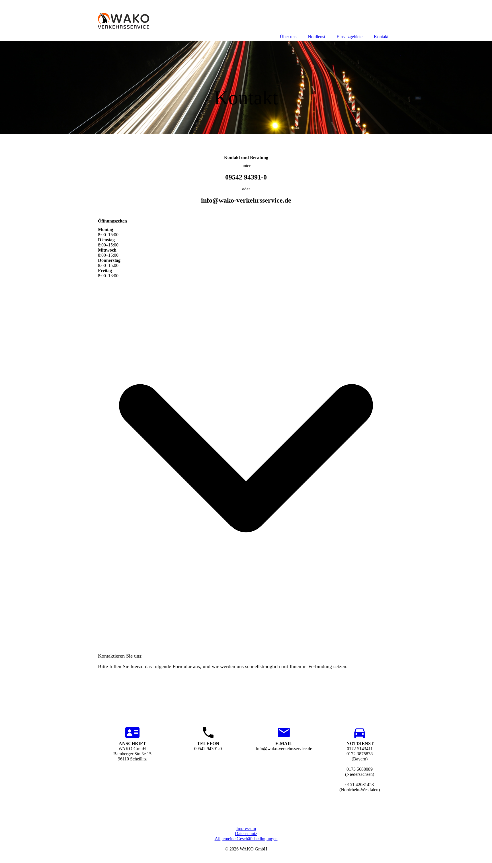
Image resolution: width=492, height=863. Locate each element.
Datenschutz (246, 833)
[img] (246, 87)
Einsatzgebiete (349, 36)
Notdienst (316, 36)
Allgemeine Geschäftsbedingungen (246, 838)
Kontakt (381, 36)
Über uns (288, 36)
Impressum (246, 828)
